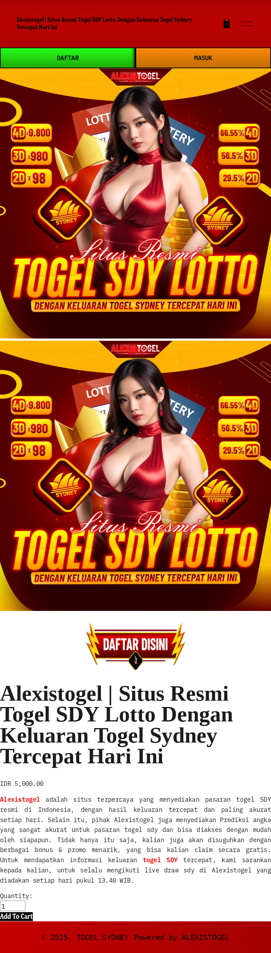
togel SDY (160, 859)
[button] (16, 916)
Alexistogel (20, 799)
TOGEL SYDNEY (102, 937)
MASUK (203, 57)
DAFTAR (68, 57)
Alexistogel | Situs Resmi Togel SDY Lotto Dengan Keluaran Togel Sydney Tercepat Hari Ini (104, 23)
